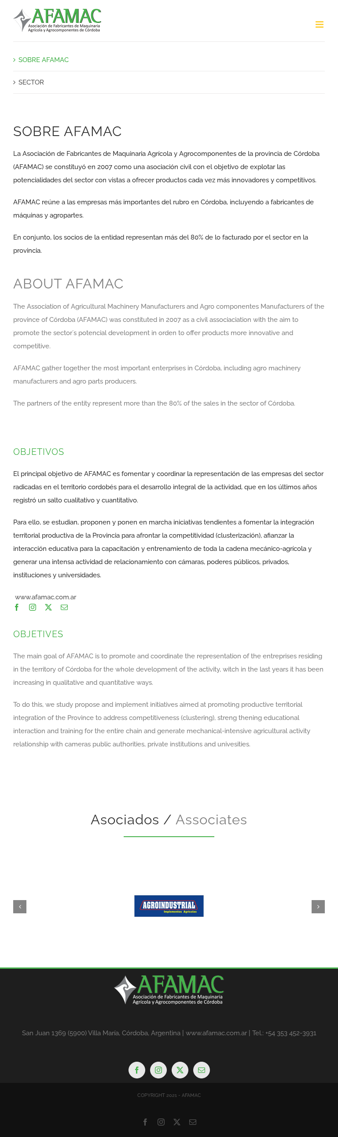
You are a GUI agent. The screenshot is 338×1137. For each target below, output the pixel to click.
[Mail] (201, 1070)
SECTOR (31, 82)
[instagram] (32, 607)
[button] (19, 906)
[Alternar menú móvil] (320, 24)
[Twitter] (180, 1070)
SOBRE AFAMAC (43, 60)
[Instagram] (158, 1070)
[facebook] (16, 607)
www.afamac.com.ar (45, 597)
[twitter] (48, 607)
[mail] (64, 607)
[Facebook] (137, 1070)
